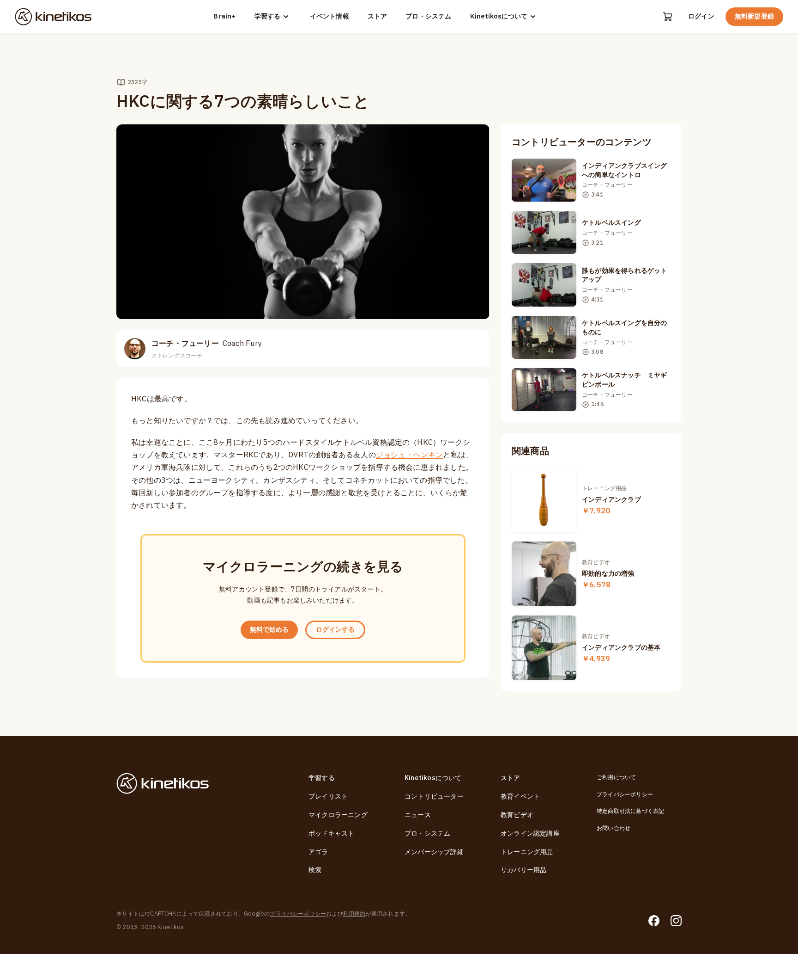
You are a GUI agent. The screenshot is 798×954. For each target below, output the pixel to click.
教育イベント (520, 796)
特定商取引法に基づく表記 (630, 811)
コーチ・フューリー (206, 344)
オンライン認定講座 (530, 833)
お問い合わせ (613, 828)
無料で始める (269, 629)
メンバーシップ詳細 (434, 852)
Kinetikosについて (498, 16)
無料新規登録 (754, 16)
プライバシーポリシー (625, 794)
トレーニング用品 (527, 852)
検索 (314, 870)
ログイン (701, 16)
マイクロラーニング (338, 815)
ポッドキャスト (331, 833)
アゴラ (318, 852)
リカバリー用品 (523, 870)
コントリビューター (434, 796)
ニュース (418, 815)
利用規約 (354, 914)
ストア (377, 16)
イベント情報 (329, 16)
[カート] (667, 16)
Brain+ (224, 16)
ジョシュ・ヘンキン (409, 455)
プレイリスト (328, 796)
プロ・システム (428, 16)
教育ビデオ (517, 815)
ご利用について (616, 777)
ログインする (335, 629)
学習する (267, 16)
